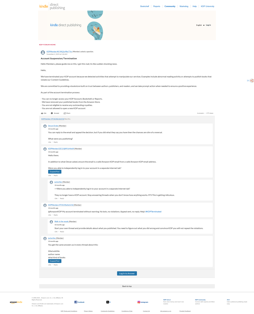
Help (195, 6)
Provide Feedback (185, 311)
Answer (56, 113)
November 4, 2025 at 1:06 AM (57, 54)
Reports (156, 6)
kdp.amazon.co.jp (165, 311)
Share (68, 113)
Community (170, 6)
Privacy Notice (88, 311)
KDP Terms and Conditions (69, 311)
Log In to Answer (127, 273)
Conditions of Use (127, 311)
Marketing (184, 6)
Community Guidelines (107, 311)
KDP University (207, 6)
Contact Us (146, 311)
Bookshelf (144, 6)
